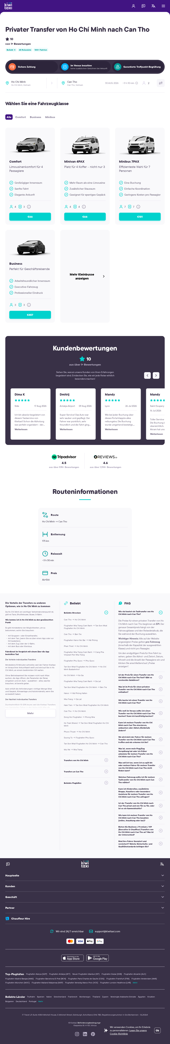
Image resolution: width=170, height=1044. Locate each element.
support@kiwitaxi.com (107, 931)
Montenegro (84, 996)
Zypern (105, 996)
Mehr (135, 982)
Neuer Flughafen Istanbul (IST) (86, 974)
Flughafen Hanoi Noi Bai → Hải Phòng (81, 640)
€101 (140, 216)
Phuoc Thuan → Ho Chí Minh (77, 731)
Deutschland (21, 1001)
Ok (157, 1030)
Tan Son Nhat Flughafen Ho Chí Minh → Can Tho (86, 743)
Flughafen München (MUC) (17, 982)
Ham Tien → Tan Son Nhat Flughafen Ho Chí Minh (86, 705)
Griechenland (60, 996)
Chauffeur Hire (20, 918)
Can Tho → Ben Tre (73, 634)
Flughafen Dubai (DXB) (112, 974)
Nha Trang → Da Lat (73, 699)
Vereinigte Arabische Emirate (123, 996)
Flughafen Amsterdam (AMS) (144, 978)
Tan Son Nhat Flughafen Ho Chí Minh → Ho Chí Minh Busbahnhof (85, 668)
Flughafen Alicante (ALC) (135, 974)
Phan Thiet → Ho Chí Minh (76, 646)
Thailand (96, 996)
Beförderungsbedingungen (90, 1022)
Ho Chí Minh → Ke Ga (74, 675)
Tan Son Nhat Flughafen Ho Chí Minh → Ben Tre (85, 687)
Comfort (20, 117)
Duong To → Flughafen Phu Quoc (79, 737)
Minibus (50, 117)
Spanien (40, 996)
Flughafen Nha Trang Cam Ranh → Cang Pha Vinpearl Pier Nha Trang (84, 653)
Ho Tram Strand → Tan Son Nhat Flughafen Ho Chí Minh (86, 724)
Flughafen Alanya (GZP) (36, 974)
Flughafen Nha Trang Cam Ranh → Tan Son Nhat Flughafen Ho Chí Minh (85, 626)
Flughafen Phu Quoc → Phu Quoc (79, 660)
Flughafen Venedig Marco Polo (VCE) (81, 982)
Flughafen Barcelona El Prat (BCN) (51, 978)
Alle (9, 117)
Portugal (32, 1001)
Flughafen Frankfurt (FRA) (117, 978)
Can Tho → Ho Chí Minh (75, 619)
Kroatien (151, 996)
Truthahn (31, 996)
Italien (49, 996)
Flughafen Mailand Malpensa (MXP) (47, 982)
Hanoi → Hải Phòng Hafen (75, 693)
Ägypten (141, 996)
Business (35, 117)
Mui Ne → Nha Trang (73, 749)
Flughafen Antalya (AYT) (59, 974)
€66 (30, 216)
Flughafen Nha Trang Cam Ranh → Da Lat (82, 681)
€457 (30, 314)
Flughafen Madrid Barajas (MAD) (19, 978)
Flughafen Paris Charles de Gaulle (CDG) (86, 978)
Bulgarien (9, 1001)
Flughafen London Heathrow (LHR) (115, 982)
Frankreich (72, 996)
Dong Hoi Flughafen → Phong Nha (79, 717)
